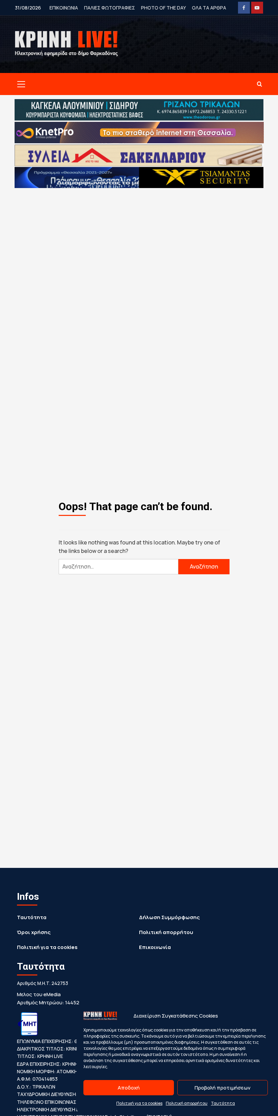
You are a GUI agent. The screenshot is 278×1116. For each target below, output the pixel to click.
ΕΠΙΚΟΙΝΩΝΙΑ (63, 7)
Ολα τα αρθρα (209, 7)
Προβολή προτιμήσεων (223, 1087)
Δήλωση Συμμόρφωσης (169, 917)
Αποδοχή (129, 1087)
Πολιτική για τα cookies (139, 1103)
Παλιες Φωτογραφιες (109, 7)
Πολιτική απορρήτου (186, 1103)
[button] (20, 84)
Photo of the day (163, 7)
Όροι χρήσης (34, 932)
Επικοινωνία (155, 947)
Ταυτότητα (223, 1103)
